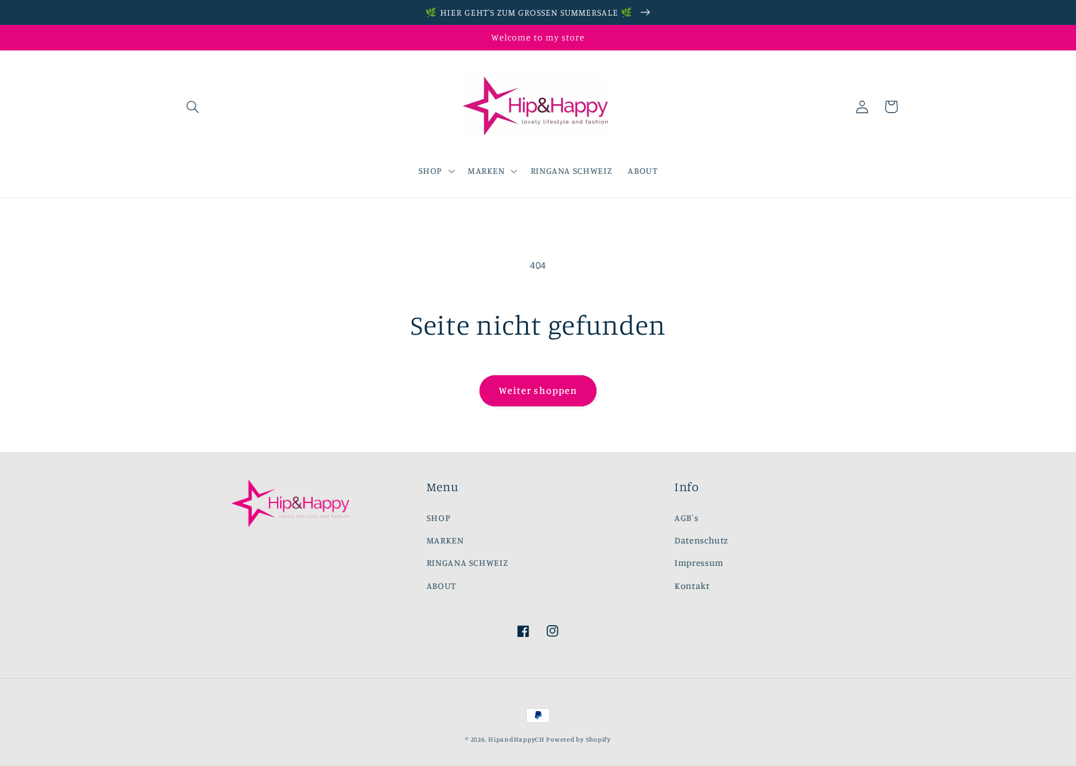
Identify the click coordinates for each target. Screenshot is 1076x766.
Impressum (699, 562)
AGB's (686, 517)
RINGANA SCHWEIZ (467, 562)
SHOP (439, 517)
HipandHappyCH (516, 739)
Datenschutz (701, 540)
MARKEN (445, 540)
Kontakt (691, 585)
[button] (193, 106)
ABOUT (441, 585)
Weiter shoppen (538, 390)
